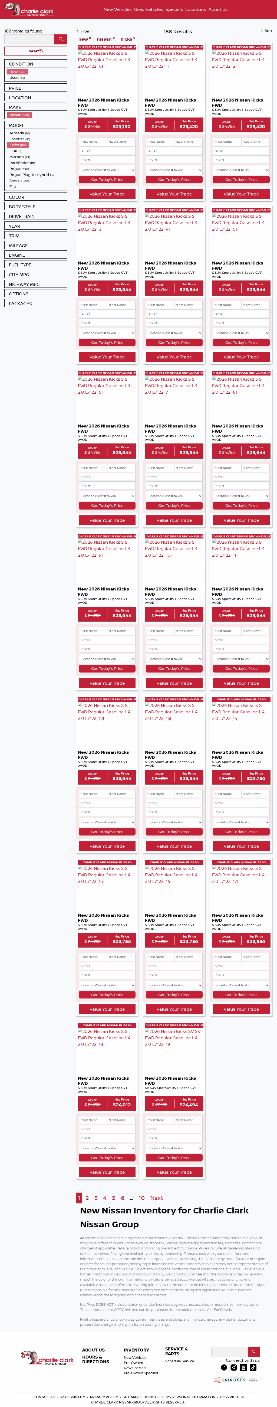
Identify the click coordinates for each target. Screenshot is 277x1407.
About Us (93, 1350)
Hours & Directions (95, 1359)
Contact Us (45, 1397)
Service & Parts (176, 1351)
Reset (34, 50)
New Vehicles (135, 1357)
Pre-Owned (133, 1362)
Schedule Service (179, 1361)
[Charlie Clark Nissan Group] (29, 9)
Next (156, 1198)
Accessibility (73, 1397)
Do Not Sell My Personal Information (179, 1397)
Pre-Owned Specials (141, 1372)
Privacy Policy (104, 1397)
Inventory (136, 1350)
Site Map (131, 1397)
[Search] (60, 39)
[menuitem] (37, 71)
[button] (118, 9)
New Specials (135, 1367)
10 (142, 1198)
